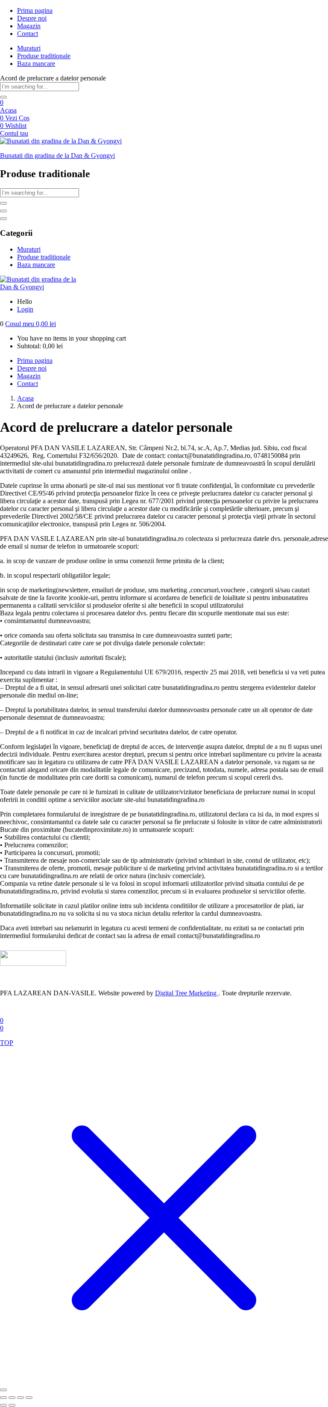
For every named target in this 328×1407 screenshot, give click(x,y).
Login (25, 309)
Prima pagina (35, 10)
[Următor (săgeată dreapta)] (12, 1405)
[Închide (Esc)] (29, 1397)
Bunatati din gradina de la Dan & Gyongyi (57, 155)
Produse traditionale (43, 55)
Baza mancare (36, 63)
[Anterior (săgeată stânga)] (3, 1405)
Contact (27, 33)
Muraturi (29, 48)
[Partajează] (20, 1397)
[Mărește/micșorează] (3, 1397)
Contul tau (14, 133)
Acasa (8, 110)
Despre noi (32, 18)
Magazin (29, 26)
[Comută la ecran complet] (12, 1397)
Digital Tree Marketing (186, 993)
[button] (30, 323)
